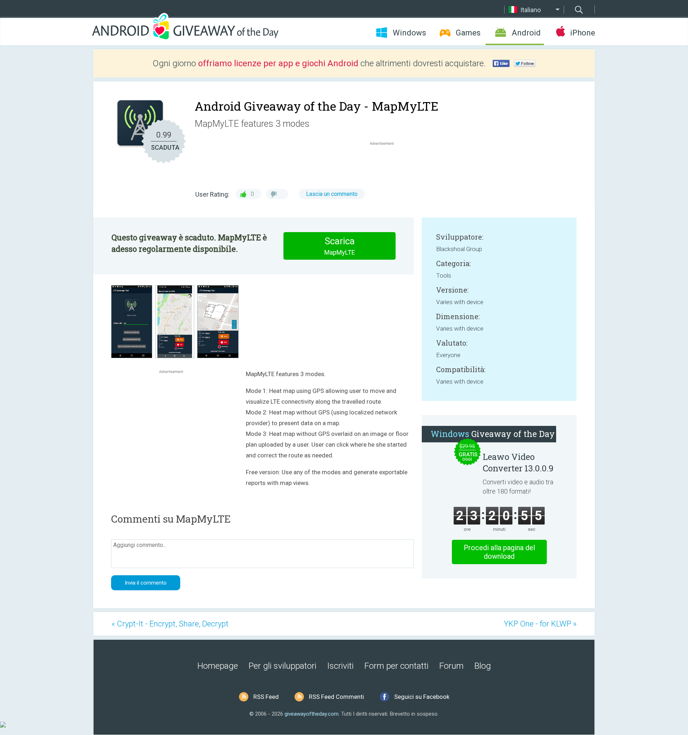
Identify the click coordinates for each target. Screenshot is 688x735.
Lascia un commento (332, 194)
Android (526, 32)
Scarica (339, 246)
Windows (409, 32)
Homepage (217, 666)
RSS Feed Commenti (336, 696)
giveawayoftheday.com (312, 714)
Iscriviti (340, 666)
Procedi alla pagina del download (499, 552)
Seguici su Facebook (421, 696)
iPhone (582, 32)
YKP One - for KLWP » (540, 623)
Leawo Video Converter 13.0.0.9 (518, 462)
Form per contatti (396, 666)
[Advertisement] (386, 164)
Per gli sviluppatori (282, 666)
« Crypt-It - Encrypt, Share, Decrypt (170, 623)
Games (468, 32)
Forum (451, 666)
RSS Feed (266, 696)
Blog (482, 666)
